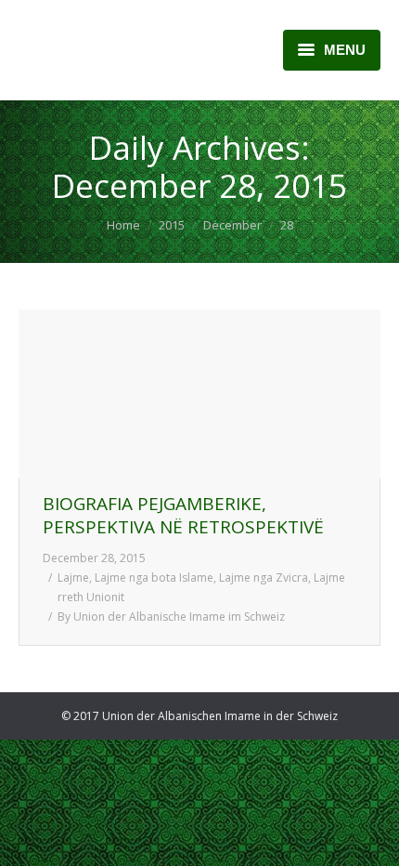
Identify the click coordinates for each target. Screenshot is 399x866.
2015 (172, 224)
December (232, 224)
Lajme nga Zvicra (263, 577)
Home (123, 224)
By (171, 616)
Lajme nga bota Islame (154, 577)
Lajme (73, 577)
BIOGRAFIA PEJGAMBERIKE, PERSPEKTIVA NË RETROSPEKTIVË (183, 515)
